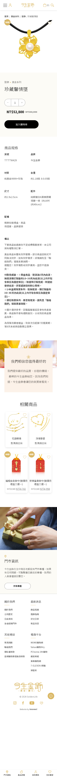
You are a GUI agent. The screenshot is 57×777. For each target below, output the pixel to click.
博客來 (34, 670)
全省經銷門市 (10, 623)
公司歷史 (8, 614)
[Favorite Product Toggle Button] (50, 23)
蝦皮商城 (35, 656)
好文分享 (35, 618)
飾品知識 (35, 609)
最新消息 (36, 601)
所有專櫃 (17, 585)
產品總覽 (21, 775)
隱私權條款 (9, 651)
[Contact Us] (51, 696)
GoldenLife (32, 696)
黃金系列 (15, 16)
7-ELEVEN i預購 (38, 665)
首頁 (6, 16)
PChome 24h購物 (39, 651)
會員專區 (35, 775)
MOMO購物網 (37, 642)
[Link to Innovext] (33, 709)
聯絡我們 (8, 647)
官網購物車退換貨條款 (14, 656)
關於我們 (8, 609)
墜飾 (24, 16)
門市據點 (7, 775)
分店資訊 (8, 618)
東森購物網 (36, 661)
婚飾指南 (35, 614)
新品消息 (35, 623)
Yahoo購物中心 (38, 647)
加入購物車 (21, 124)
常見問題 (8, 642)
